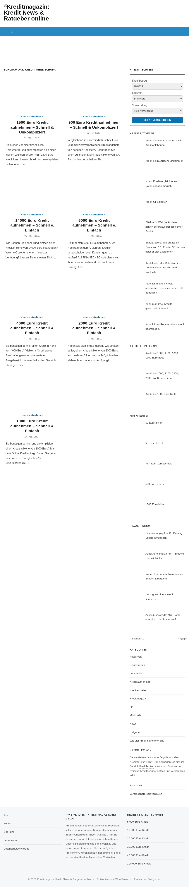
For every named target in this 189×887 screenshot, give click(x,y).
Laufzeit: (137, 92)
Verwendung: (140, 105)
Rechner (104, 48)
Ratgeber (135, 732)
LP (131, 707)
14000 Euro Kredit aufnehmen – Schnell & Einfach (32, 225)
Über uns (9, 831)
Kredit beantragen (52, 39)
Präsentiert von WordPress (112, 879)
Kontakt (8, 823)
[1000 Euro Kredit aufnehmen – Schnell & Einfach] (32, 392)
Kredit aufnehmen (32, 116)
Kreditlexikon (146, 766)
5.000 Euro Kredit (137, 821)
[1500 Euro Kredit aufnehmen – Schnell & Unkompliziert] (32, 93)
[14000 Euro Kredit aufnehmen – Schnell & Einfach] (32, 191)
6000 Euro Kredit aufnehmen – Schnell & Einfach (94, 225)
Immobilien (86, 48)
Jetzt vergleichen (157, 120)
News (133, 723)
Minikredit (135, 715)
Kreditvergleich (19, 39)
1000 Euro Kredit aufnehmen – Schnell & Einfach (32, 426)
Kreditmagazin (138, 698)
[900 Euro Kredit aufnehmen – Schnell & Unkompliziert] (94, 93)
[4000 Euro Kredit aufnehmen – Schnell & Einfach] (32, 294)
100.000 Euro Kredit (139, 863)
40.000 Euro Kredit (138, 855)
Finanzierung (172, 39)
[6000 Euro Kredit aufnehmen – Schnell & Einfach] (94, 191)
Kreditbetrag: (139, 80)
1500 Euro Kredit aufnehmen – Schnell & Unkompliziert (32, 127)
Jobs (6, 815)
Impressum (10, 840)
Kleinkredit (136, 785)
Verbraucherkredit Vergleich (146, 793)
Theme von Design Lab (147, 879)
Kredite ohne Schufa (111, 39)
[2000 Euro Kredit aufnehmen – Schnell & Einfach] (94, 294)
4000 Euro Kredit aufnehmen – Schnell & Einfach (32, 328)
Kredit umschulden (144, 39)
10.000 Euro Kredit (138, 829)
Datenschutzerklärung (16, 848)
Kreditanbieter (138, 690)
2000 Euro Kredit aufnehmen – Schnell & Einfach (94, 328)
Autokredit (81, 39)
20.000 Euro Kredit (138, 838)
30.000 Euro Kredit (138, 846)
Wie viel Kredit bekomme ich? (147, 740)
